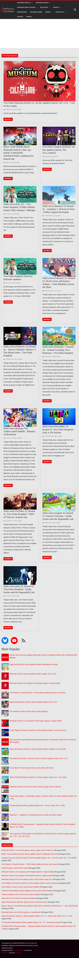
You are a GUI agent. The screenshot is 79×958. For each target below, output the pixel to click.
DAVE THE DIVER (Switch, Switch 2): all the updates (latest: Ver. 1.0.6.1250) (38, 777)
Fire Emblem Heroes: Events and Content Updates (29, 711)
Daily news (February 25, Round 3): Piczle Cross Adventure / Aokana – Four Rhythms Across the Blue (58, 282)
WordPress (5, 953)
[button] (32, 2)
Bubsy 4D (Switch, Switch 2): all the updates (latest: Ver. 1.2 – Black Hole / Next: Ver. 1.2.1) (36, 916)
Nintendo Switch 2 (24, 3)
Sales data (44, 7)
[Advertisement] (39, 33)
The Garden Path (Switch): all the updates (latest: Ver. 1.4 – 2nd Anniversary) (31, 922)
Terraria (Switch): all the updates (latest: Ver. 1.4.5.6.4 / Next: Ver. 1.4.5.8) (37, 805)
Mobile (47, 12)
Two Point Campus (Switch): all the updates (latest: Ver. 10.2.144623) (58, 149)
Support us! (59, 12)
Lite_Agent (18, 109)
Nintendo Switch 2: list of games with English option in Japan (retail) (35, 721)
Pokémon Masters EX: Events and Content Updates (21, 894)
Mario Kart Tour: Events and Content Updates (19, 898)
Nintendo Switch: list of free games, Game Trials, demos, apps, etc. (27, 879)
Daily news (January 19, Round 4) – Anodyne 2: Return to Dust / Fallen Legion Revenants (58, 209)
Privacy (29, 17)
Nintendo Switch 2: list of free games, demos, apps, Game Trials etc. (36, 787)
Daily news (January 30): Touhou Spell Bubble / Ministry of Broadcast (19, 431)
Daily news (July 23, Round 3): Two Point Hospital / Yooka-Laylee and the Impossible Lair (19, 589)
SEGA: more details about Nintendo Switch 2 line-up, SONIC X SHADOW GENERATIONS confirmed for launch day (18, 152)
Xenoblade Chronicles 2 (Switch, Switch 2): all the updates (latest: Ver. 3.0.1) (39, 758)
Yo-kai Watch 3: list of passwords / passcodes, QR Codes (31, 768)
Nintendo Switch (42, 3)
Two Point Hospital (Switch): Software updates (18, 278)
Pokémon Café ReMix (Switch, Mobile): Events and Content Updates (27, 891)
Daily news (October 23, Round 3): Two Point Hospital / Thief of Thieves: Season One (19, 514)
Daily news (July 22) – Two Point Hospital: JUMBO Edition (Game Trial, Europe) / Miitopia (19, 207)
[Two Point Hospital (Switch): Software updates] (20, 266)
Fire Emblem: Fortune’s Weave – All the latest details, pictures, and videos (37, 693)
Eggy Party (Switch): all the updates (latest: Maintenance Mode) (34, 664)
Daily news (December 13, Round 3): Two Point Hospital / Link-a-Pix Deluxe (58, 429)
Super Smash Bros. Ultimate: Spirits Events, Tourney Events (24, 902)
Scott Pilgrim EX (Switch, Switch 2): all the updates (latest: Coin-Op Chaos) (38, 730)
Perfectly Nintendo (18, 950)
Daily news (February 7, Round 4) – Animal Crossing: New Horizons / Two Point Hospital (57, 349)
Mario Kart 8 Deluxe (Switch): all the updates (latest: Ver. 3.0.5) (33, 702)
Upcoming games (36, 12)
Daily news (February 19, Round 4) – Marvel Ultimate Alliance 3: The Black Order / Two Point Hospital (19, 351)
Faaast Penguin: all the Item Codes (15, 868)
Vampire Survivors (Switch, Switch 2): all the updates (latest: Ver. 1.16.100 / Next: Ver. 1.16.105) (38, 858)
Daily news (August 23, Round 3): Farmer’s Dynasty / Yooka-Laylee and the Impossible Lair (58, 515)
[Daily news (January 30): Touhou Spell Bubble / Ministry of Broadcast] (20, 417)
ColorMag (18, 953)
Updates (56, 7)
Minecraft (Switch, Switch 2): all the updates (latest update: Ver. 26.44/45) (38, 749)
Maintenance (22, 12)
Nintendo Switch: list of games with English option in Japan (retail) (35, 683)
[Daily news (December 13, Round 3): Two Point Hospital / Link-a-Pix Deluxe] (59, 416)
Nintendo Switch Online (26, 7)
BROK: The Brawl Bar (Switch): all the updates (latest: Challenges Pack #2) (30, 854)
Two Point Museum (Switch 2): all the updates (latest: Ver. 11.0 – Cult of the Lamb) (39, 104)
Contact (20, 17)
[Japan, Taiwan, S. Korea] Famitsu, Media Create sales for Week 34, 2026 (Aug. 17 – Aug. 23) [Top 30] (39, 906)
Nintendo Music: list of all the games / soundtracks (21, 912)
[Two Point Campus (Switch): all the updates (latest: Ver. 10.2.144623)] (59, 136)
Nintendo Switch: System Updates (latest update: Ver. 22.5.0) (33, 674)
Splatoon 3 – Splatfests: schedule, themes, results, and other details (36, 815)
